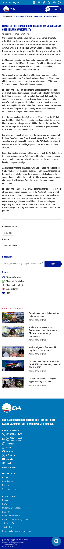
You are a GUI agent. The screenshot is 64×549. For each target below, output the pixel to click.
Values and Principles (11, 489)
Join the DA (7, 527)
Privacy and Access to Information (16, 531)
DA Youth (6, 504)
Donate (5, 500)
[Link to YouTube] (54, 2)
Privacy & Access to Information (16, 541)
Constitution (7, 481)
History (5, 477)
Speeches (38, 16)
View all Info (9, 467)
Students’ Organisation (11, 508)
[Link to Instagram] (39, 2)
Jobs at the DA (8, 523)
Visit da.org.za (12, 2)
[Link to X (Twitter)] (49, 2)
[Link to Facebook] (34, 2)
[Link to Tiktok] (44, 2)
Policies (5, 485)
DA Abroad (6, 512)
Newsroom (7, 16)
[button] (31, 277)
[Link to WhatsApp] (59, 2)
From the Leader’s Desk (23, 16)
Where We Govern (51, 16)
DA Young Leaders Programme (15, 519)
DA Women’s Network (11, 515)
